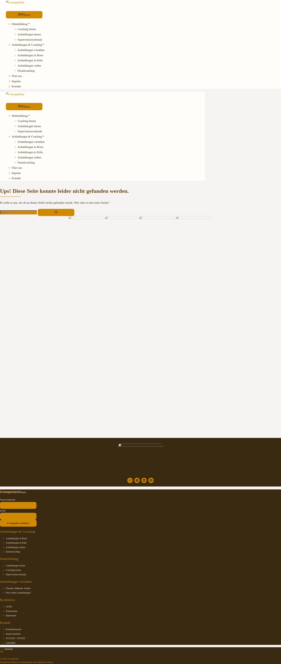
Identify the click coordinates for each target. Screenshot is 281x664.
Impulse (16, 81)
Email (2, 510)
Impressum (11, 615)
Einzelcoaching (26, 70)
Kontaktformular (13, 629)
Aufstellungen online (29, 65)
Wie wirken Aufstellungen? (18, 592)
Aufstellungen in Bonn (30, 55)
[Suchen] (56, 212)
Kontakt (16, 86)
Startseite (8, 649)
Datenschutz (11, 611)
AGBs (9, 606)
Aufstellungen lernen (29, 34)
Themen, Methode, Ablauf (18, 588)
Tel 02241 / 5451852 (15, 638)
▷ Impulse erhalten (18, 523)
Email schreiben (13, 634)
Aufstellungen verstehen (31, 50)
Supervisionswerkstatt (30, 39)
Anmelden (11, 643)
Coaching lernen (27, 29)
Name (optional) (7, 499)
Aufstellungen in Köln (30, 60)
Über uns (17, 76)
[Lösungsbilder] (15, 2)
